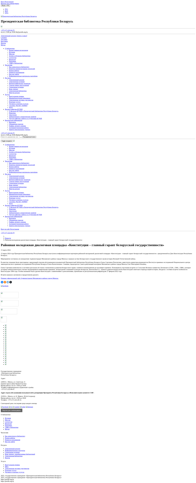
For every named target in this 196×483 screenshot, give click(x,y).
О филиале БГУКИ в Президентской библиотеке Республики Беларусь (33, 111)
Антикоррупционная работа (19, 128)
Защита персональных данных (19, 129)
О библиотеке (10, 48)
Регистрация (9, 2)
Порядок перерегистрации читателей (22, 69)
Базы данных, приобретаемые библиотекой (20, 454)
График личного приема (17, 126)
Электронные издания (16, 82)
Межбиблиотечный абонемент (19, 98)
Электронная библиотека (18, 91)
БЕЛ (6, 11)
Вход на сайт (5, 229)
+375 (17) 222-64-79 (7, 30)
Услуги (7, 94)
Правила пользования (16, 72)
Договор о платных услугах (18, 104)
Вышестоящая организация (18, 50)
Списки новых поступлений (19, 85)
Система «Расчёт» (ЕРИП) (18, 105)
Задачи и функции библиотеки (19, 56)
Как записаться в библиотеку (19, 67)
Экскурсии (13, 115)
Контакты (12, 122)
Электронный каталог (16, 80)
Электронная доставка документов (21, 100)
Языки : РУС (5, 5)
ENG (6, 13)
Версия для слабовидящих (10, 3)
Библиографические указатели (19, 83)
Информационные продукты (15, 450)
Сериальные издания (16, 87)
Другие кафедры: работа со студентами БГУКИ (25, 118)
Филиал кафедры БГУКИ (14, 109)
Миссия (11, 54)
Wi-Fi (11, 107)
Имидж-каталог (14, 93)
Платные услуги (14, 102)
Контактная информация (13, 120)
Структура (12, 58)
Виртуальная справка (16, 96)
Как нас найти (14, 74)
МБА (6, 467)
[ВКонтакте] (2, 282)
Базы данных (13, 89)
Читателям (8, 65)
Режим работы (14, 70)
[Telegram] (8, 282)
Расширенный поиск (29, 137)
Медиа (7, 429)
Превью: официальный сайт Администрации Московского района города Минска (30, 278)
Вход (3, 2)
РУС (6, 9)
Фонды (7, 458)
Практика (12, 113)
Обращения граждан (16, 124)
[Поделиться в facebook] (4, 286)
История (12, 52)
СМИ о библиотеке (15, 63)
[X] (10, 282)
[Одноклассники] (5, 282)
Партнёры (12, 61)
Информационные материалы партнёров (23, 76)
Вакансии (12, 59)
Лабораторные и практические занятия (22, 117)
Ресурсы (8, 78)
